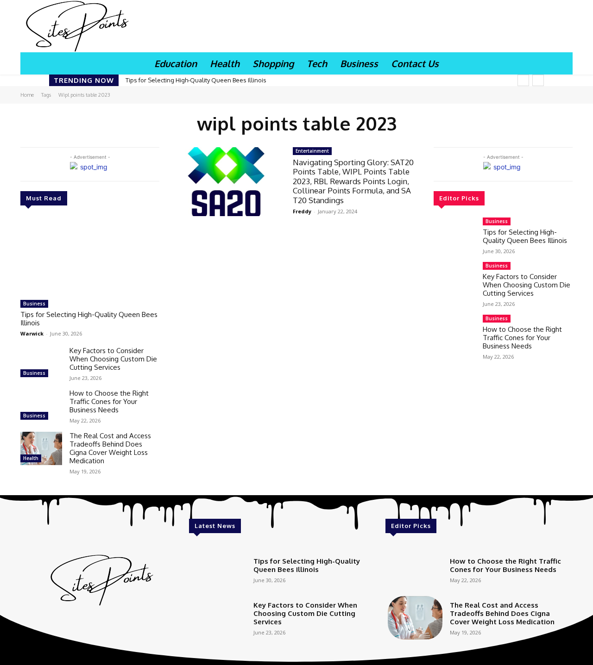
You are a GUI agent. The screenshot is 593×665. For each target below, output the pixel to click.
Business (34, 303)
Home (27, 95)
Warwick (32, 333)
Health (30, 458)
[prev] (523, 80)
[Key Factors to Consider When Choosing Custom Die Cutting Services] (41, 363)
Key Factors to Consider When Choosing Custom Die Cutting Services (113, 359)
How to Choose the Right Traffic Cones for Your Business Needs (109, 401)
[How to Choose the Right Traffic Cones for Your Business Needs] (41, 406)
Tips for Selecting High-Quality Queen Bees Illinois (196, 80)
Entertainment (312, 151)
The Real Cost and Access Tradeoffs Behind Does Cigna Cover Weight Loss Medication (110, 448)
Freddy (302, 211)
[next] (538, 80)
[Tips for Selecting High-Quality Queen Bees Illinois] (89, 256)
